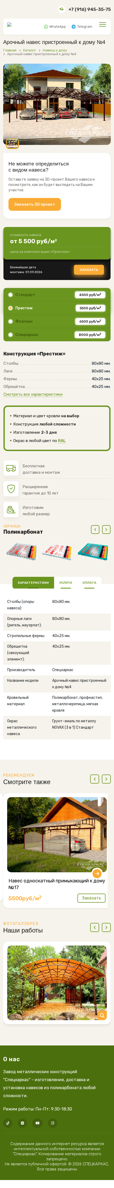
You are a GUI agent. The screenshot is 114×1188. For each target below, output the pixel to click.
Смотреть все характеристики (33, 394)
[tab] (33, 583)
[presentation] (95, 529)
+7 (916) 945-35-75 (89, 9)
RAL (62, 440)
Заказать (89, 270)
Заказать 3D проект (34, 204)
